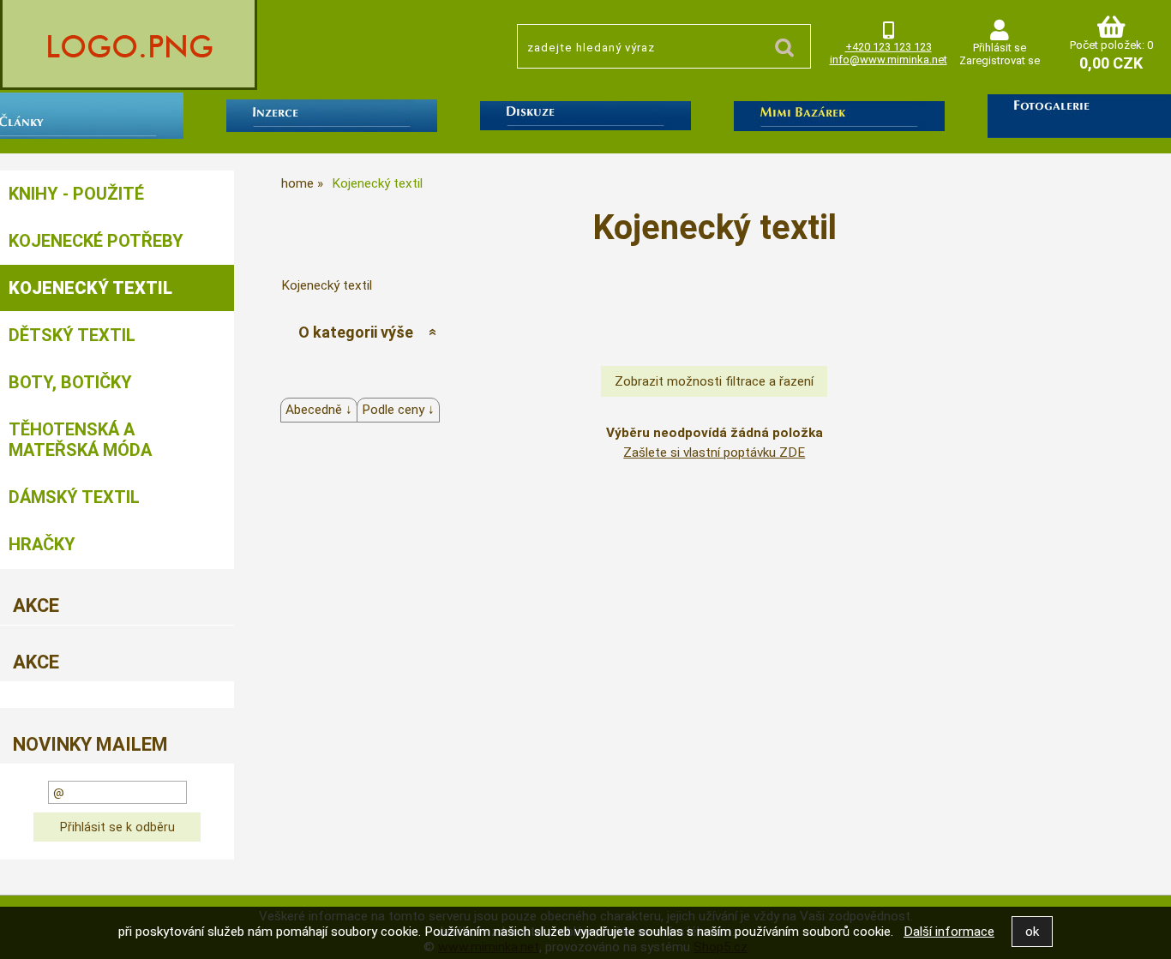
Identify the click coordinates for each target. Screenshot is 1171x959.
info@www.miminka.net (888, 59)
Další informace (949, 931)
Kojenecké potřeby (96, 241)
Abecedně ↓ (318, 409)
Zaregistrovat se (999, 60)
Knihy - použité (76, 193)
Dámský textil (74, 497)
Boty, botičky (70, 382)
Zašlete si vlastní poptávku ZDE (714, 452)
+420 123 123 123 (888, 46)
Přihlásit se (999, 47)
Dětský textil (72, 335)
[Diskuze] (585, 119)
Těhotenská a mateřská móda (80, 439)
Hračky (42, 544)
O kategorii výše (355, 332)
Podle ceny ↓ (398, 409)
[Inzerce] (332, 119)
